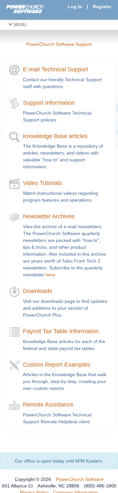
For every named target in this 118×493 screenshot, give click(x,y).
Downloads (37, 291)
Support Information (49, 103)
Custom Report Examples (56, 364)
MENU (19, 24)
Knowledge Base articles (55, 136)
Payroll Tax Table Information (61, 331)
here (50, 274)
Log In (75, 6)
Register (102, 6)
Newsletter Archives (49, 216)
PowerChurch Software (80, 479)
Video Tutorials (42, 183)
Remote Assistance (48, 404)
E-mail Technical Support (55, 69)
